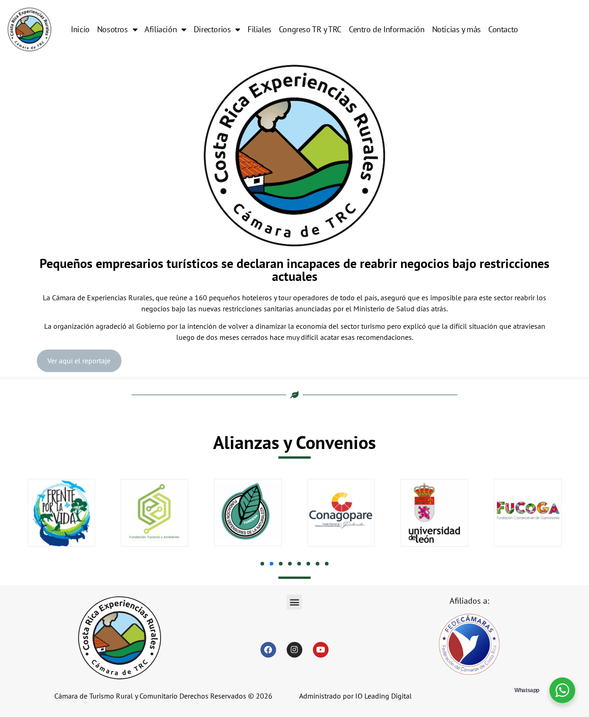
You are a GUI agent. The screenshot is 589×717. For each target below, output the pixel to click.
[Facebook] (268, 650)
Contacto (503, 29)
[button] (262, 563)
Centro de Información (387, 29)
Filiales (259, 29)
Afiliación (160, 29)
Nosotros (112, 29)
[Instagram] (294, 650)
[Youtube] (321, 650)
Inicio (80, 29)
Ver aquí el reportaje (78, 360)
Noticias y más (456, 29)
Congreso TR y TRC (310, 29)
